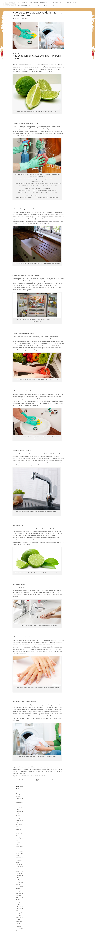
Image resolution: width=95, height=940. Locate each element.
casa (38, 776)
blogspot (59, 111)
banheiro (23, 776)
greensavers (38, 321)
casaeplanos (57, 263)
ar (19, 776)
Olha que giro (23, 5)
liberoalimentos (56, 573)
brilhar (34, 776)
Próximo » (55, 780)
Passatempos (54, 2)
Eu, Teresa (22, 2)
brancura (29, 776)
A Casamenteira (68, 2)
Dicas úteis (24, 19)
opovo (38, 690)
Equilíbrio (36, 5)
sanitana (38, 514)
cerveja (22, 773)
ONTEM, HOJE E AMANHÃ (38, 2)
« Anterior (21, 780)
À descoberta (49, 5)
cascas (43, 776)
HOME (38, 780)
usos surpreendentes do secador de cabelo (42, 771)
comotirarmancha (38, 759)
